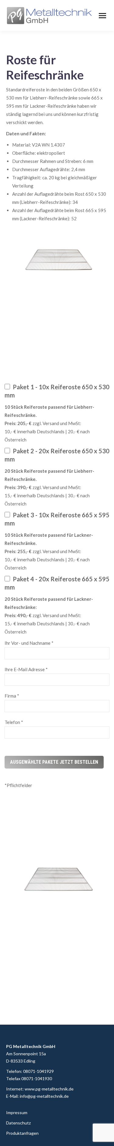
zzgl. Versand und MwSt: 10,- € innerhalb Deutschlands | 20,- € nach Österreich (49, 423)
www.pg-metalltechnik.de (49, 1088)
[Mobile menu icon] (102, 15)
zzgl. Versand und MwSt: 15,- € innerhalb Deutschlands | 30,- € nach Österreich (49, 487)
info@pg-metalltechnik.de (44, 1096)
